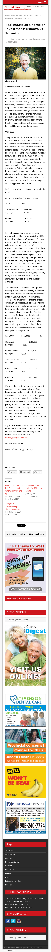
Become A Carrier (12, 862)
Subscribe (36, 6)
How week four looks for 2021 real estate (34, 488)
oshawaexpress (38, 39)
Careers (8, 865)
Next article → (36, 534)
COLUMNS (12, 42)
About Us (44, 6)
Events (8, 873)
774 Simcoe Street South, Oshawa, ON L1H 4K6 (24, 898)
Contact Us (9, 869)
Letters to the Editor (13, 881)
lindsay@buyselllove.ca (16, 437)
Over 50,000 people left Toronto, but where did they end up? (14, 489)
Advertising (10, 854)
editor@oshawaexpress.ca (16, 904)
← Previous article (16, 534)
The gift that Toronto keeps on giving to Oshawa (13, 506)
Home (29, 6)
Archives (8, 858)
